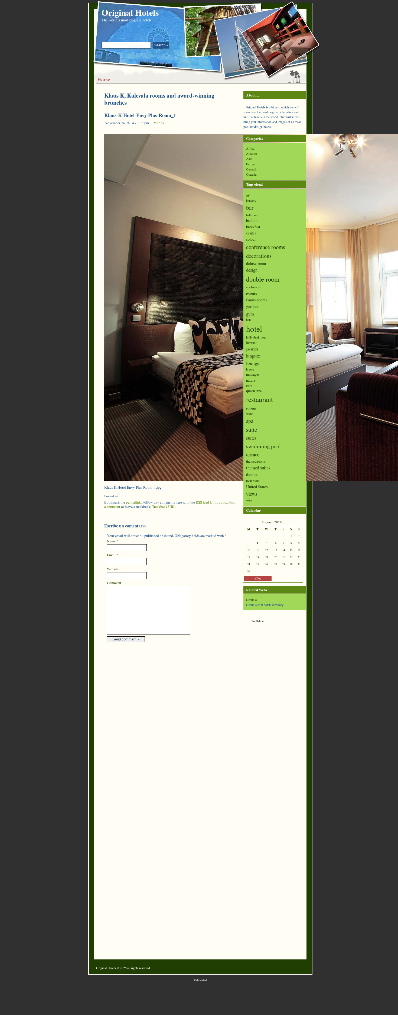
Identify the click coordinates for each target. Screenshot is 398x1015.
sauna (249, 414)
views (251, 494)
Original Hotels (130, 12)
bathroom (252, 215)
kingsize (253, 356)
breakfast (253, 226)
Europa (250, 164)
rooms (251, 408)
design (251, 270)
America (251, 153)
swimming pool (263, 446)
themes (252, 475)
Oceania (251, 174)
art (248, 195)
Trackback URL (163, 506)
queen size (254, 390)
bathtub (251, 220)
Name (111, 541)
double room (262, 279)
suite (251, 429)
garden (252, 307)
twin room (253, 480)
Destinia (251, 599)
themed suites (258, 468)
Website (113, 568)
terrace (252, 454)
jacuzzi (252, 349)
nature (251, 380)
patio (249, 385)
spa (249, 420)
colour (251, 239)
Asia (249, 158)
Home (103, 79)
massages (252, 374)
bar (249, 207)
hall (248, 320)
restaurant (259, 399)
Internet (251, 342)
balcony (251, 200)
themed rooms (256, 461)
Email (111, 554)
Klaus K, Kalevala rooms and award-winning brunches (159, 99)
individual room (256, 337)
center (251, 233)
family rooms (256, 299)
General (251, 169)
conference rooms (265, 247)
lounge (252, 363)
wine (249, 500)
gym (250, 314)
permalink (133, 502)
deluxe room (256, 263)
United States (257, 486)
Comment (114, 582)
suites (251, 438)
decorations (259, 255)
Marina (159, 122)
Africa (250, 148)
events (251, 294)
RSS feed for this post (211, 502)
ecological (253, 287)
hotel (254, 328)
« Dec (257, 578)
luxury (250, 369)
